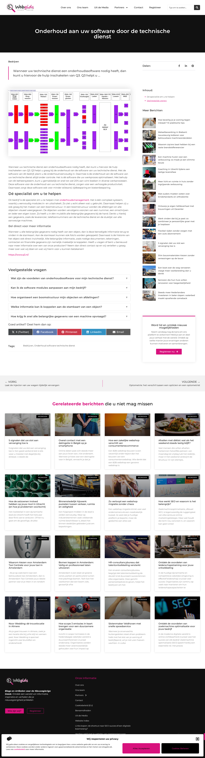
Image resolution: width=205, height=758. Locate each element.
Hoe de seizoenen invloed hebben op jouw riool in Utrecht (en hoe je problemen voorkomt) (27, 504)
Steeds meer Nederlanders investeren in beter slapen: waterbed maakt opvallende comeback (176, 295)
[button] (197, 738)
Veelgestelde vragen (157, 100)
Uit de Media (101, 7)
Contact (138, 7)
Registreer (155, 7)
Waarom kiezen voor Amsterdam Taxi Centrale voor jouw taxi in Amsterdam (28, 565)
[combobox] (181, 7)
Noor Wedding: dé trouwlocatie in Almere (26, 625)
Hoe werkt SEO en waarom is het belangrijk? (177, 502)
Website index (82, 720)
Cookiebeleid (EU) (84, 705)
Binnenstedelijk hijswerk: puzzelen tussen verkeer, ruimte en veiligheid (77, 504)
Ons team (82, 7)
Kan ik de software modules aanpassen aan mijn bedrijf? (69, 287)
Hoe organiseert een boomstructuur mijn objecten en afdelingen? (69, 297)
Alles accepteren (141, 748)
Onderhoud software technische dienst (54, 345)
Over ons (66, 7)
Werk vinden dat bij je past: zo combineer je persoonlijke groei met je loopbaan (176, 221)
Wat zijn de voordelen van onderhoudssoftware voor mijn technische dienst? (69, 278)
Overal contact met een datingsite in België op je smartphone (73, 443)
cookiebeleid (19, 749)
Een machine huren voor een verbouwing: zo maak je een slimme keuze (176, 160)
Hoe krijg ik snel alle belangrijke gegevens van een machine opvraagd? (69, 316)
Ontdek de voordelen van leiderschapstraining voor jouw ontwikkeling (175, 565)
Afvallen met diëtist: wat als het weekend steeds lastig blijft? (176, 441)
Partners (119, 7)
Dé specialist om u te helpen (161, 97)
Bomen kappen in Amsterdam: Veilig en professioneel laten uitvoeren (76, 565)
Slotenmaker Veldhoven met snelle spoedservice (125, 625)
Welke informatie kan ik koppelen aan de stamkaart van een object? (69, 306)
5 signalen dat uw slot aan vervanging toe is (23, 441)
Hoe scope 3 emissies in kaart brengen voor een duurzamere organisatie (76, 626)
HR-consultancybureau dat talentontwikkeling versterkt (124, 564)
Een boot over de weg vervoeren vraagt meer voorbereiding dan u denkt (174, 270)
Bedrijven (13, 61)
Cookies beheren (180, 748)
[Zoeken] (197, 7)
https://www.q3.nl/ (18, 254)
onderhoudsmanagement (74, 200)
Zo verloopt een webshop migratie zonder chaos (123, 502)
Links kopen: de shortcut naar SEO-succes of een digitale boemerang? (103, 727)
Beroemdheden (83, 710)
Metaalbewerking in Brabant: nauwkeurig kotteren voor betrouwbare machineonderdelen (175, 135)
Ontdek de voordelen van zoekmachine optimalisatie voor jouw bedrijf (176, 626)
